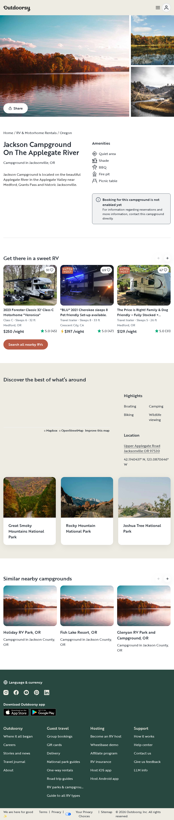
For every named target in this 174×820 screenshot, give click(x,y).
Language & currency (25, 682)
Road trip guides (60, 778)
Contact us (142, 753)
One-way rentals (60, 770)
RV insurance (100, 761)
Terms (43, 812)
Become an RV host (105, 736)
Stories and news (16, 753)
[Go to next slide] (167, 258)
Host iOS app (100, 770)
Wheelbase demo (104, 744)
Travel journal (14, 761)
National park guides (63, 761)
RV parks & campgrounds (67, 787)
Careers (9, 744)
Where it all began (18, 736)
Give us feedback (147, 761)
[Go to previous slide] (158, 258)
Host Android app (104, 778)
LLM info (141, 770)
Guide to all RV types (63, 795)
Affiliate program (103, 753)
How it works (144, 736)
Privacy (56, 812)
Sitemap (106, 812)
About (8, 770)
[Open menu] (163, 7)
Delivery (53, 753)
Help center (143, 744)
